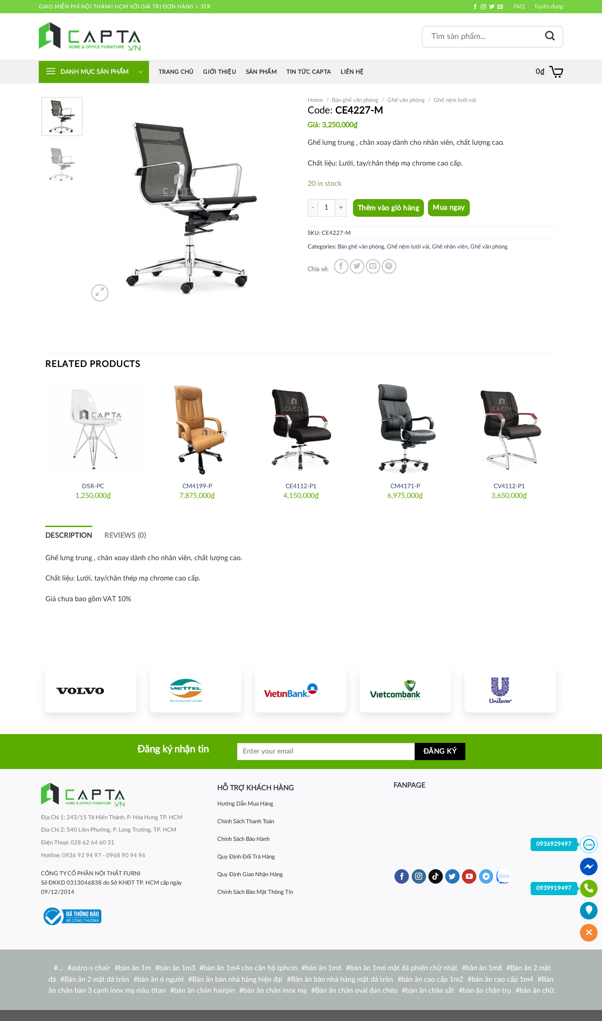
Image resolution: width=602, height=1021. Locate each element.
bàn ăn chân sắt (430, 990)
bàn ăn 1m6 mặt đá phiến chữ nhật (403, 968)
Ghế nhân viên (450, 246)
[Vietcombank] (405, 689)
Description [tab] (69, 535)
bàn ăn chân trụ (487, 990)
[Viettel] (196, 689)
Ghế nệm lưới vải (455, 100)
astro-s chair (90, 968)
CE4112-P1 (301, 486)
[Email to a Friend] (373, 266)
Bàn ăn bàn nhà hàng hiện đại (237, 979)
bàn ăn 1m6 (323, 968)
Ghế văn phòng (406, 100)
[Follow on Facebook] (475, 7)
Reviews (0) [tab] (125, 535)
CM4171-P (405, 486)
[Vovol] (91, 689)
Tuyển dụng (548, 6)
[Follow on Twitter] (491, 7)
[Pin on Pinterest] (389, 266)
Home (315, 100)
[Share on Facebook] (341, 266)
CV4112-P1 (509, 486)
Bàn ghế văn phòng (355, 100)
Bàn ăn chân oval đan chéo (356, 990)
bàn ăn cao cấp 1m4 (502, 979)
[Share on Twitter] (357, 266)
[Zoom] (99, 292)
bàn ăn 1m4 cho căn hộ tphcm (250, 968)
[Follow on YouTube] (469, 876)
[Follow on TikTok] (435, 876)
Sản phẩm (261, 72)
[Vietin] (300, 689)
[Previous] (103, 200)
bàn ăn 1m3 (177, 968)
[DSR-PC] (93, 428)
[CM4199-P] (197, 428)
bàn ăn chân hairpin (204, 990)
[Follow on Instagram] (483, 7)
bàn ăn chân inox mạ (275, 990)
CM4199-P (197, 486)
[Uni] (510, 689)
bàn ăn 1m (135, 968)
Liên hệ (352, 72)
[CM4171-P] (405, 428)
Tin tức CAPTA (308, 72)
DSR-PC (93, 486)
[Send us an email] (500, 7)
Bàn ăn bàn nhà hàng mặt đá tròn (342, 979)
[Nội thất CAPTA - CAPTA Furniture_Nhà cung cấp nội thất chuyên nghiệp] (90, 36)
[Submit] (550, 36)
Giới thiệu (219, 72)
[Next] (279, 200)
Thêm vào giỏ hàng (388, 207)
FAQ (518, 6)
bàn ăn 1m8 (484, 968)
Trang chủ (176, 72)
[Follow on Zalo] (503, 876)
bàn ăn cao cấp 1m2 (432, 979)
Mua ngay (449, 207)
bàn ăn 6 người (160, 979)
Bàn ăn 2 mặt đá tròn (96, 979)
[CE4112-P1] (301, 428)
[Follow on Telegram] (486, 876)
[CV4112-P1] (509, 428)
